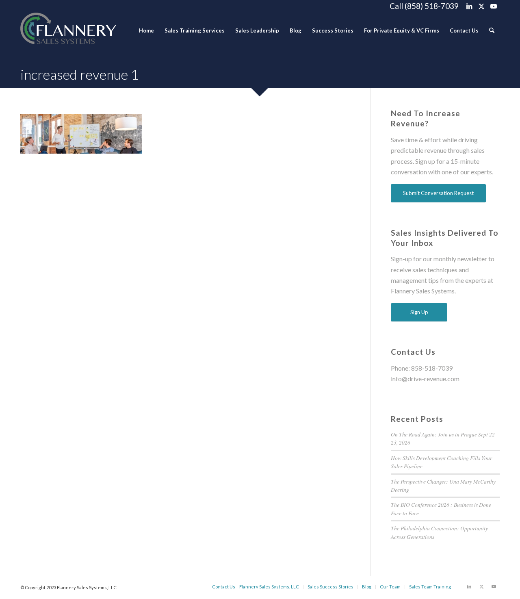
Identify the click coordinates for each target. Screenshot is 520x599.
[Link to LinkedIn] (469, 6)
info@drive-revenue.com (425, 378)
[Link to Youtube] (494, 6)
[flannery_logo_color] (68, 30)
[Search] (492, 30)
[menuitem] (146, 30)
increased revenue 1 (79, 74)
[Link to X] (481, 6)
